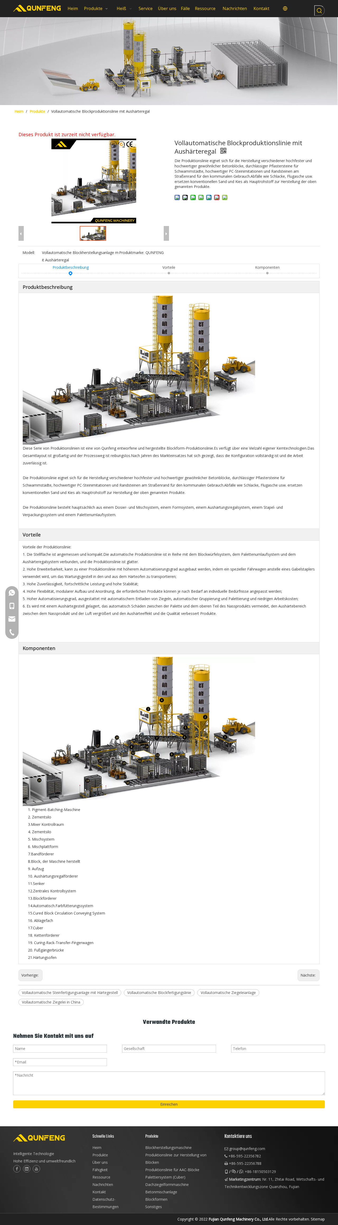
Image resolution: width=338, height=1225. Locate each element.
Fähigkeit (100, 1169)
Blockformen (156, 1199)
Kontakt (99, 1191)
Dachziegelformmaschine (167, 1184)
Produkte (100, 1154)
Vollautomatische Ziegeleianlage (228, 992)
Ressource (101, 1177)
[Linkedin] (26, 1168)
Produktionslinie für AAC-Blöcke (172, 1169)
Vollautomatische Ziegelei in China (51, 1002)
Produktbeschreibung (71, 267)
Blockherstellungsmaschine (168, 1147)
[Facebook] (17, 1168)
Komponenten (267, 267)
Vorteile (168, 267)
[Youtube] (36, 1168)
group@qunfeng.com (247, 1148)
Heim (96, 1147)
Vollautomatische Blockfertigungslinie (159, 992)
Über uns (100, 1162)
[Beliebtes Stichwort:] (319, 10)
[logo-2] (50, 1138)
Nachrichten (102, 1184)
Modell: (28, 252)
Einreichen (169, 1104)
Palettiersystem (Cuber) (165, 1177)
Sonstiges (153, 1206)
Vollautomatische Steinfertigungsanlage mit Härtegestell (70, 992)
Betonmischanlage (161, 1191)
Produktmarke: (131, 252)
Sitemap (318, 1219)
